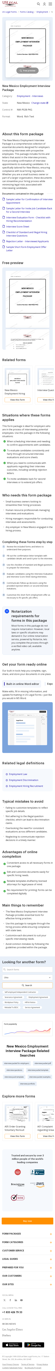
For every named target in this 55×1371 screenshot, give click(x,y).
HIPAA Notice (30, 1002)
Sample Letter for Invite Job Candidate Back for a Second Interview (29, 210)
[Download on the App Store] (12, 1345)
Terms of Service (27, 1364)
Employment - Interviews (30, 96)
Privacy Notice (42, 1364)
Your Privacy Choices (10, 1364)
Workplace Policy (11, 1002)
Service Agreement (32, 1007)
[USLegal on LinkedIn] (16, 1300)
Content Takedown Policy (12, 1368)
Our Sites (8, 1284)
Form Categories (12, 1242)
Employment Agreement (38, 997)
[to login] (44, 4)
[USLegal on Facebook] (10, 1300)
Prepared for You (13, 1267)
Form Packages (11, 1233)
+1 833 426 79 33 (12, 1312)
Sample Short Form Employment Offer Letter (26, 248)
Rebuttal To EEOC (11, 1007)
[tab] (21, 683)
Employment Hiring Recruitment (26, 786)
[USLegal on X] (4, 1300)
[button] (50, 4)
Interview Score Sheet (17, 226)
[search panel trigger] (38, 4)
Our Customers (12, 1275)
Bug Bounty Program (33, 1368)
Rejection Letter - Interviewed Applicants (27, 241)
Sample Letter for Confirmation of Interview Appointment (29, 201)
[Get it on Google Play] (34, 1345)
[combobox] (27, 969)
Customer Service (13, 1250)
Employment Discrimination (23, 780)
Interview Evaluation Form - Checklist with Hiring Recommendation (28, 219)
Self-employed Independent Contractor (20, 992)
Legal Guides (10, 1258)
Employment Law (18, 774)
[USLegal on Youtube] (21, 1300)
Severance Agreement (13, 997)
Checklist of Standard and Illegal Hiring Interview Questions (26, 234)
